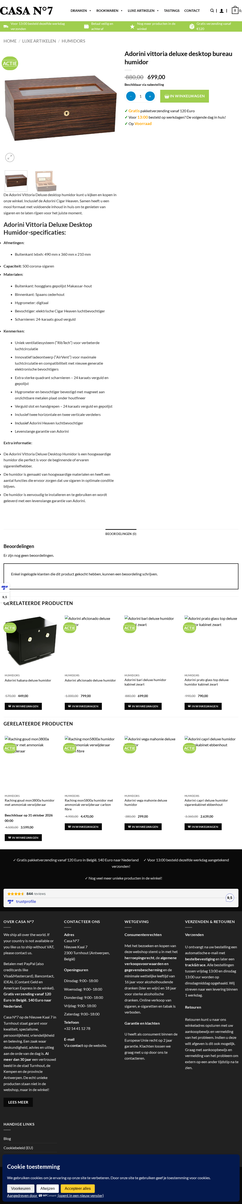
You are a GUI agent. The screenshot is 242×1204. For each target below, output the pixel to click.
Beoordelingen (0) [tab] (120, 534)
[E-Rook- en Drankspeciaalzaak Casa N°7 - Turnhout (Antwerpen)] (26, 11)
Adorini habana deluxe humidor (28, 680)
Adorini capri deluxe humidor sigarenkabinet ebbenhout (206, 802)
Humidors (73, 40)
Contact (192, 11)
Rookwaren (107, 11)
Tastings (172, 11)
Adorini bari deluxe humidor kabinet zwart (145, 682)
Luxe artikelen (141, 11)
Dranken (79, 11)
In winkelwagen (187, 96)
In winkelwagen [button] (25, 706)
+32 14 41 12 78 (77, 1028)
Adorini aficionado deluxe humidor (90, 680)
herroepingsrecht (139, 957)
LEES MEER (18, 1102)
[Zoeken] (212, 10)
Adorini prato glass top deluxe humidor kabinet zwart (207, 682)
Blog (7, 1138)
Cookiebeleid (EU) (18, 1147)
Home (10, 40)
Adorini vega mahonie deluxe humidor (146, 802)
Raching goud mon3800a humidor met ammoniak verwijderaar (30, 802)
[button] (221, 10)
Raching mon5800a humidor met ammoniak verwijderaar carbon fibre (89, 804)
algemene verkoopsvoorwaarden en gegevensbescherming (151, 963)
